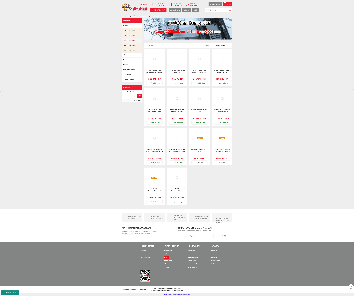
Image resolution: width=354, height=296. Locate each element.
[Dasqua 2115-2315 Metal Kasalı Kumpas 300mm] (154, 99)
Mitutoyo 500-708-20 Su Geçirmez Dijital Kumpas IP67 (154, 150)
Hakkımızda (186, 10)
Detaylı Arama (137, 100)
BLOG (166, 257)
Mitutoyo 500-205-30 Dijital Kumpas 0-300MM (222, 110)
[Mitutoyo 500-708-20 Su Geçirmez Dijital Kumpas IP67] (154, 138)
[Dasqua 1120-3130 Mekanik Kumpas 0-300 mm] (222, 59)
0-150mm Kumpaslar (129, 30)
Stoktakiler (151, 45)
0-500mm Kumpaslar (129, 45)
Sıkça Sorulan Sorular (169, 264)
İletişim (196, 10)
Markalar (213, 264)
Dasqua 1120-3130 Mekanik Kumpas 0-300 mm (222, 71)
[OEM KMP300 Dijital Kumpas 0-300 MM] (177, 59)
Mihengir (125, 64)
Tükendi (199, 155)
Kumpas (125, 25)
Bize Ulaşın (214, 257)
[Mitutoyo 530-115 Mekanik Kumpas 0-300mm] (177, 178)
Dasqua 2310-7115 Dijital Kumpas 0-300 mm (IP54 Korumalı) (222, 150)
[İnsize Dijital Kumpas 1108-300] (200, 99)
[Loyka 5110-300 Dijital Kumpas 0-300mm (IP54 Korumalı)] (200, 59)
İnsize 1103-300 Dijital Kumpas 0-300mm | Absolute (154, 71)
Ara (139, 95)
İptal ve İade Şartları (193, 264)
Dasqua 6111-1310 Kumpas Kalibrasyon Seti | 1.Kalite (154, 190)
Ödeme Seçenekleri (193, 257)
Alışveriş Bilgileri (192, 250)
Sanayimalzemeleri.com (147, 254)
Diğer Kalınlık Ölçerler (129, 69)
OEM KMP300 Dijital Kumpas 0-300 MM (177, 71)
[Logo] (135, 7)
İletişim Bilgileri (168, 250)
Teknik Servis (167, 267)
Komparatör (126, 60)
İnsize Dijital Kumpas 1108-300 (199, 110)
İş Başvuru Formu (215, 260)
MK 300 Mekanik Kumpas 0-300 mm (199, 150)
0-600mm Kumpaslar (129, 50)
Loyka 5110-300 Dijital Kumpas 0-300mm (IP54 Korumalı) (199, 71)
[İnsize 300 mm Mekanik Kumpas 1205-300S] (177, 99)
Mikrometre (126, 55)
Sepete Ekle (158, 76)
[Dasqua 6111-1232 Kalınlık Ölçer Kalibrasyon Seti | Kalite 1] (177, 138)
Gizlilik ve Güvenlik (192, 267)
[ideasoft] (167, 295)
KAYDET (224, 236)
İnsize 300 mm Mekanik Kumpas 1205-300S (177, 110)
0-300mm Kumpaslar (158, 16)
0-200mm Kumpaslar (129, 35)
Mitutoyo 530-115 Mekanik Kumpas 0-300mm (177, 190)
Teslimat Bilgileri (192, 260)
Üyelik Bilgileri (167, 254)
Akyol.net (143, 250)
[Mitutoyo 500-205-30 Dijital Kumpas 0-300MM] (222, 99)
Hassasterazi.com (145, 257)
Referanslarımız (175, 10)
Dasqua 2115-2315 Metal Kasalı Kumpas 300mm (154, 110)
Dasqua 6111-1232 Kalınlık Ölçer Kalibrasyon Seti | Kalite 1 (177, 150)
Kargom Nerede (168, 260)
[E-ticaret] (176, 295)
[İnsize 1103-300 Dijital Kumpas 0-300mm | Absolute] (154, 59)
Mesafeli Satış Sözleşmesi (195, 254)
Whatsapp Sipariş (11, 293)
